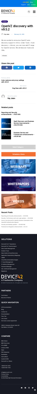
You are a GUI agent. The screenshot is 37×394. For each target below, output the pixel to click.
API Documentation (6, 307)
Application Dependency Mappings (10, 255)
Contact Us (4, 311)
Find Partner (4, 295)
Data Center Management (8, 248)
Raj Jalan (6, 34)
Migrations (4, 271)
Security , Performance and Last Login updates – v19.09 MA (17, 218)
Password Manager (6, 266)
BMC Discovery (5, 343)
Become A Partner (6, 297)
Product (4, 21)
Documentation (5, 314)
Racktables (4, 354)
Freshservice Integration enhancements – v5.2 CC (14, 226)
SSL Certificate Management (9, 268)
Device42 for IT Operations (8, 244)
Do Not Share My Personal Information (11, 378)
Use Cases (4, 318)
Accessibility (4, 376)
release (4, 55)
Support (23, 4)
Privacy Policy (5, 374)
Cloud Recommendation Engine (9, 259)
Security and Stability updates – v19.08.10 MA (13, 224)
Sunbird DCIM (5, 359)
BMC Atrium (4, 341)
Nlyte (2, 350)
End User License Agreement (9, 320)
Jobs (28, 4)
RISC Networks (5, 352)
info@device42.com (6, 372)
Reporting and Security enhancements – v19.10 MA (10, 113)
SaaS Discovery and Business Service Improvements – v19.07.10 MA (24, 123)
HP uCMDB (4, 345)
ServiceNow (4, 356)
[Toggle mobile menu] (34, 11)
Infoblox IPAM (5, 347)
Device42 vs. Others (6, 361)
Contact (33, 4)
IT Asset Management (7, 262)
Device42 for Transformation (9, 246)
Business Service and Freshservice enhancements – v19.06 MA (24, 134)
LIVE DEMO (26, 2)
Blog (31, 2)
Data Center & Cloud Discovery (9, 253)
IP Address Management (7, 264)
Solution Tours (5, 251)
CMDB (3, 257)
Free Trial (3, 316)
